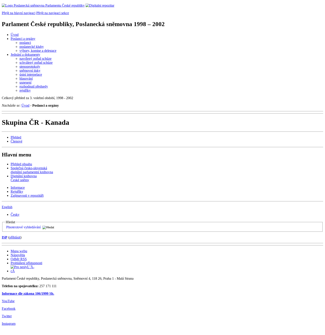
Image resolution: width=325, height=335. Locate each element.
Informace (18, 187)
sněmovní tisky (29, 70)
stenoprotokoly (29, 66)
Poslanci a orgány (23, 38)
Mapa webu (19, 251)
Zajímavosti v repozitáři (27, 195)
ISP (4, 237)
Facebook (8, 308)
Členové (16, 141)
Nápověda (18, 255)
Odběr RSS (19, 259)
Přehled (16, 137)
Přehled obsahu (21, 164)
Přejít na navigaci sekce (52, 13)
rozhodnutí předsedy (33, 86)
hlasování (26, 78)
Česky (15, 214)
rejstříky (25, 90)
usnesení (25, 82)
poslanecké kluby (31, 46)
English (7, 207)
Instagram (8, 323)
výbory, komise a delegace (37, 50)
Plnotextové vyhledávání (23, 227)
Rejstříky (17, 191)
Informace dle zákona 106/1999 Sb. (28, 293)
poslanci (25, 42)
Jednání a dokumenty (25, 54)
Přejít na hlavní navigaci (18, 13)
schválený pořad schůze (36, 62)
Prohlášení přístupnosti (26, 263)
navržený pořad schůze (35, 58)
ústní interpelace (30, 74)
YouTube (8, 301)
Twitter (7, 316)
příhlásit (14, 237)
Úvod (15, 35)
